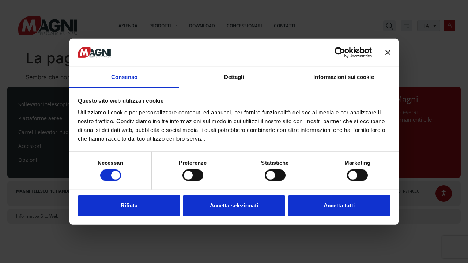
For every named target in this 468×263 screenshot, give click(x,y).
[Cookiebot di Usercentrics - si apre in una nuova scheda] (340, 52)
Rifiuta (129, 205)
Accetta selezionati (234, 205)
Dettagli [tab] (234, 77)
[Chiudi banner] (387, 52)
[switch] (192, 175)
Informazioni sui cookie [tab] (343, 77)
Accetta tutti (339, 205)
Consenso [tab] (124, 77)
